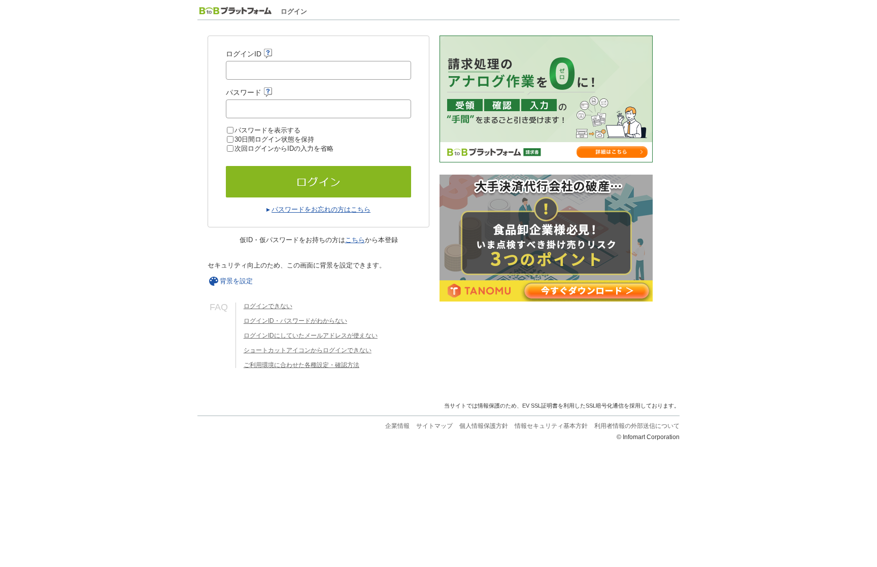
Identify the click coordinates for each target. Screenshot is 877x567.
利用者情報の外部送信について (637, 425)
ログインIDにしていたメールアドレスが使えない (311, 335)
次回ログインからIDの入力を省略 (283, 148)
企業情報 (397, 425)
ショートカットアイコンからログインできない (308, 350)
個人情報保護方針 (483, 425)
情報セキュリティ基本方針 (551, 425)
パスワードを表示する (267, 130)
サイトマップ (434, 425)
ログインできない (268, 306)
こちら (355, 240)
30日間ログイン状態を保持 (274, 139)
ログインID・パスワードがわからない (295, 321)
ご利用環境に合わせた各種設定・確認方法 (301, 365)
